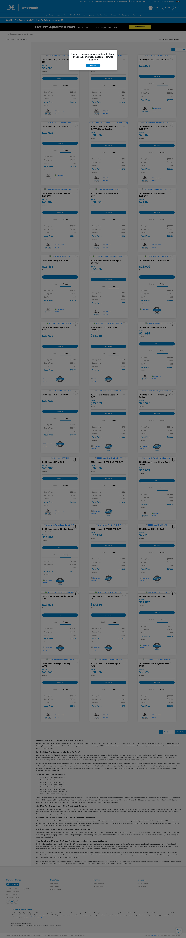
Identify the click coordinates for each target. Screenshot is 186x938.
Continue (93, 66)
